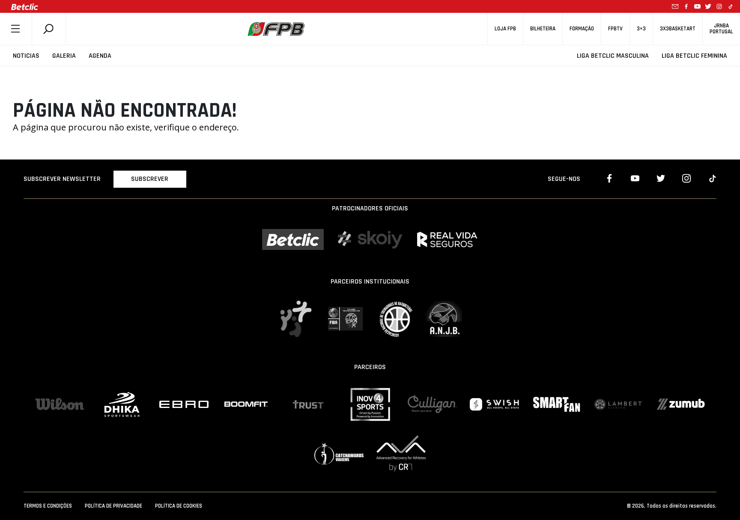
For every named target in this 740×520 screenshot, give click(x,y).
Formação (582, 28)
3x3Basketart (677, 28)
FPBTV (615, 28)
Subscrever (149, 178)
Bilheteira (542, 28)
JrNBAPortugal (721, 28)
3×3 (641, 28)
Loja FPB (505, 28)
